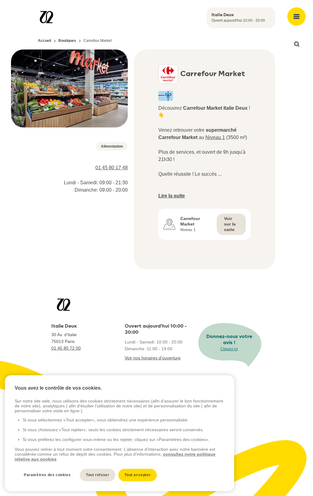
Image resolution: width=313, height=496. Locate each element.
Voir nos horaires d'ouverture (153, 357)
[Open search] (296, 44)
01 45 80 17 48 (111, 167)
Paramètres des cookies (47, 475)
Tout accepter (137, 475)
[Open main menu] (296, 16)
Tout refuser (97, 475)
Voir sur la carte (230, 224)
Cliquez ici (229, 349)
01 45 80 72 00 (66, 348)
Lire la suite (171, 195)
